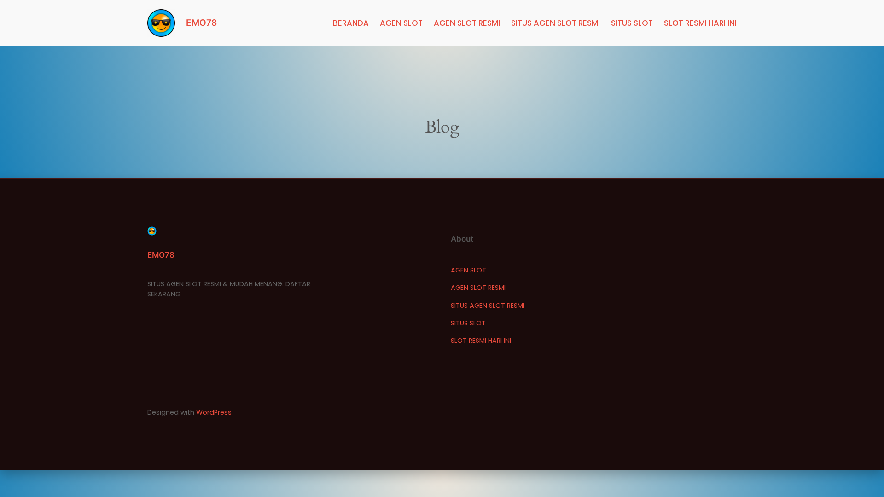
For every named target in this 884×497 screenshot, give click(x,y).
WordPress (214, 412)
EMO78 (201, 22)
